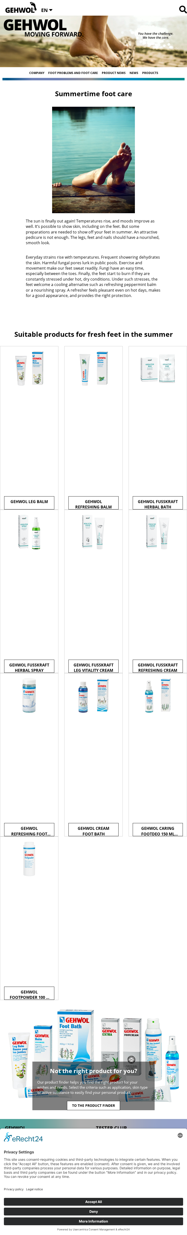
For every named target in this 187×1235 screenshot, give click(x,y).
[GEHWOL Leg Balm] (29, 427)
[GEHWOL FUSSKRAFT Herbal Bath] (158, 427)
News (134, 73)
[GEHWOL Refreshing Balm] (93, 427)
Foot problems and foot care (73, 73)
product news (114, 73)
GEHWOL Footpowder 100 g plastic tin (29, 994)
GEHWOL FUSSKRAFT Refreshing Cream (158, 667)
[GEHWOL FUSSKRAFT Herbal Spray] (29, 591)
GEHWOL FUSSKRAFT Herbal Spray (29, 667)
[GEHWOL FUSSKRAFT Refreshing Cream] (158, 591)
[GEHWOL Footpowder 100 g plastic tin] (29, 918)
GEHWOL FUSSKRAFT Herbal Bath (158, 504)
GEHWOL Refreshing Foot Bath (29, 831)
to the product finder (93, 1105)
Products (150, 73)
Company (36, 73)
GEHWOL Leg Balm (29, 501)
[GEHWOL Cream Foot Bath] (93, 754)
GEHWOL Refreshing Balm (93, 504)
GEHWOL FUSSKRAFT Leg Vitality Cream (93, 667)
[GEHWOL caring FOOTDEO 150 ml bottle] (158, 754)
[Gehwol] (19, 8)
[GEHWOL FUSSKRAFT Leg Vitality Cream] (93, 591)
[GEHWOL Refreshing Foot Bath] (29, 754)
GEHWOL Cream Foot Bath (93, 831)
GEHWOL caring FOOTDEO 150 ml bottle (158, 831)
